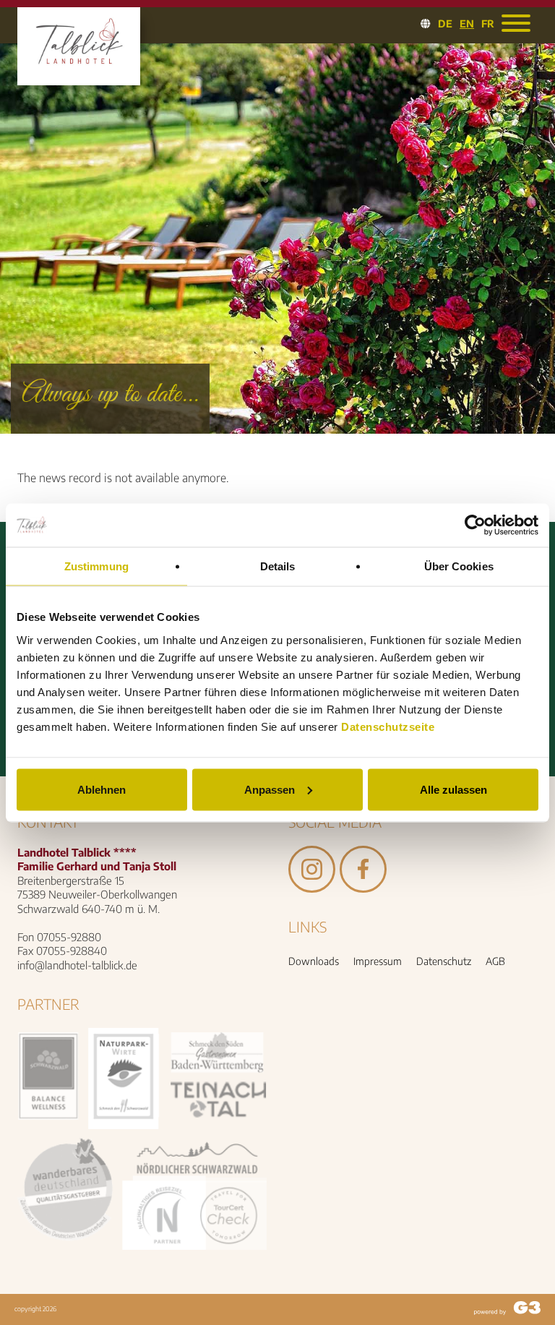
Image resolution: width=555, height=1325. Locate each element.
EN (467, 23)
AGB (495, 961)
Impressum (377, 961)
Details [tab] (278, 565)
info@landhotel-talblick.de (77, 965)
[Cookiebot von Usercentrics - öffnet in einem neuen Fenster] (475, 525)
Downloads (313, 961)
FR (487, 23)
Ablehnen (101, 789)
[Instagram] (311, 885)
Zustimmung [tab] (96, 565)
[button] (516, 23)
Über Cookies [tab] (459, 565)
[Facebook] (363, 885)
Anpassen (269, 789)
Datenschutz (443, 961)
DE (445, 23)
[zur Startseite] (79, 75)
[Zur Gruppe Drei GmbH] (507, 1309)
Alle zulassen (453, 789)
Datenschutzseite (387, 726)
